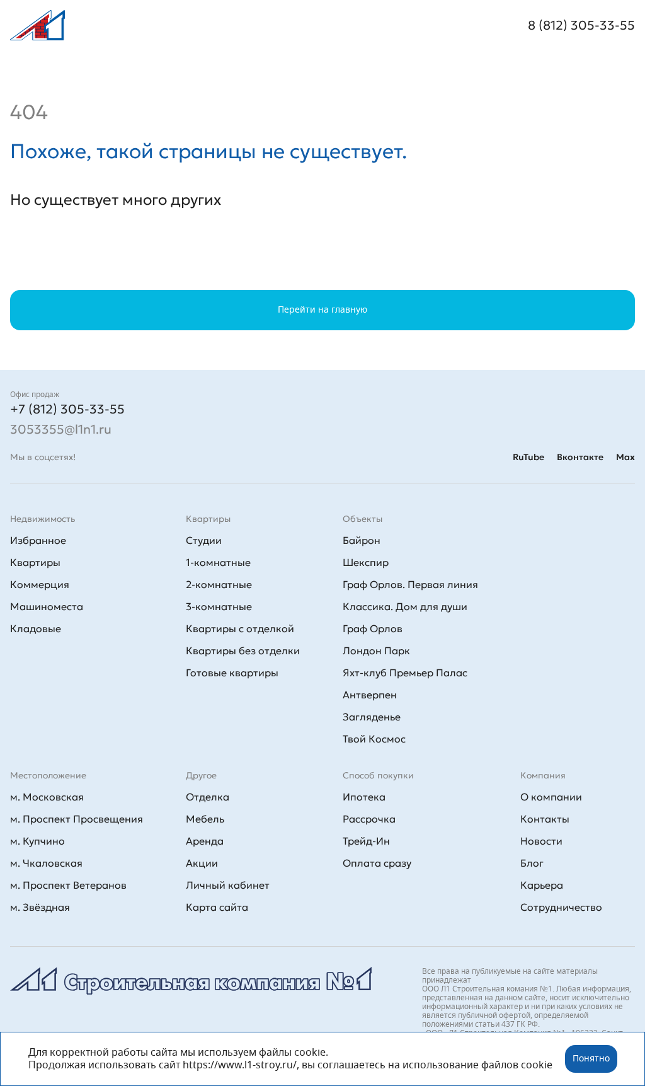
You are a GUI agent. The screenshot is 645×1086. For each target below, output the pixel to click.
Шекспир (366, 562)
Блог (532, 863)
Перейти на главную (322, 310)
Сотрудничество (561, 907)
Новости (541, 841)
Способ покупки (378, 775)
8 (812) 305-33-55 (581, 25)
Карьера (541, 885)
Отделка (207, 796)
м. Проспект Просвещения (76, 818)
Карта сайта (217, 907)
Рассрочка (369, 818)
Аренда (205, 841)
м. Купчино (37, 841)
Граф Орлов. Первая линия (410, 584)
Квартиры (35, 562)
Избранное (38, 540)
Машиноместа (46, 606)
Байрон (361, 540)
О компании (551, 796)
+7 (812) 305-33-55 (67, 409)
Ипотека (364, 796)
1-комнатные (218, 562)
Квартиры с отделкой (240, 628)
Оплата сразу (377, 863)
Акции (202, 863)
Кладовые (35, 628)
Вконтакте (580, 457)
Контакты (544, 818)
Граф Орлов (372, 628)
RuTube (528, 457)
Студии (204, 540)
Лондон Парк (376, 650)
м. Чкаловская (46, 863)
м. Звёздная (40, 907)
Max (625, 457)
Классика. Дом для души (405, 606)
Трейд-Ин (366, 841)
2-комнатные (219, 584)
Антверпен (370, 694)
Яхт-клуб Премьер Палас (405, 672)
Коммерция (39, 584)
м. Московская (47, 796)
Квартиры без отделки (243, 650)
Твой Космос (374, 738)
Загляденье (372, 716)
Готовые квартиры (232, 672)
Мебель (205, 818)
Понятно (591, 1058)
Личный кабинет (228, 885)
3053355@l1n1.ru (60, 429)
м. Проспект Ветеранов (68, 885)
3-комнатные (219, 606)
